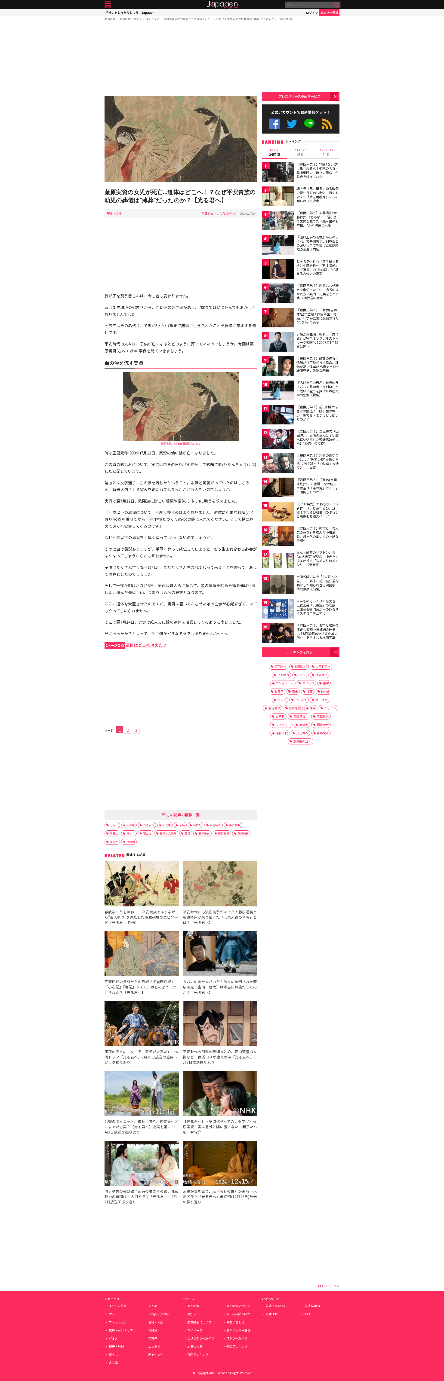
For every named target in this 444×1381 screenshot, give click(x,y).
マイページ (194, 1330)
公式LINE (309, 124)
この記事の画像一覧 (183, 814)
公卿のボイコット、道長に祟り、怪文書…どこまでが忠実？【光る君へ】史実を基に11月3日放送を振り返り (142, 1126)
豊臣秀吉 (323, 716)
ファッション (118, 1322)
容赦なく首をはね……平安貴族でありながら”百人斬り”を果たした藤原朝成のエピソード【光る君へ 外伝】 (141, 917)
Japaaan (222, 5)
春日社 (114, 833)
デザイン (330, 708)
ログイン (312, 12)
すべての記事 (117, 1306)
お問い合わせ (235, 1322)
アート (113, 1314)
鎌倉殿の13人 (302, 741)
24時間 (274, 152)
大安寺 (167, 825)
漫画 (310, 691)
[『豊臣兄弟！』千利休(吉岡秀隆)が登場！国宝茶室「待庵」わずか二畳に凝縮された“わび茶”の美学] (278, 318)
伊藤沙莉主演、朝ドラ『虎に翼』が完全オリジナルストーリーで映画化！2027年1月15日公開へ (317, 340)
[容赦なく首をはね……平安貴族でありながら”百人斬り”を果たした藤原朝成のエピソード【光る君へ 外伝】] (142, 884)
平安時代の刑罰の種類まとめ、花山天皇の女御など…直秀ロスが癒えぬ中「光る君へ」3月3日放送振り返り (220, 1057)
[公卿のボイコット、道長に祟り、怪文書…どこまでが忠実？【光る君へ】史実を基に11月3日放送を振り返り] (142, 1094)
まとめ (152, 1306)
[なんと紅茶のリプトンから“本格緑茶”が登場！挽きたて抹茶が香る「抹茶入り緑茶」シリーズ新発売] (278, 560)
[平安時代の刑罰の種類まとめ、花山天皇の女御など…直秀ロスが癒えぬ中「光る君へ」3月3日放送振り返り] (220, 1024)
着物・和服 (155, 1322)
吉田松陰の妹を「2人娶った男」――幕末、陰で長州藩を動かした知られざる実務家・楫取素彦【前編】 (317, 582)
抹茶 (313, 708)
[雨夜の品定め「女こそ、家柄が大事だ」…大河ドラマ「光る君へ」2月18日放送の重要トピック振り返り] (142, 1024)
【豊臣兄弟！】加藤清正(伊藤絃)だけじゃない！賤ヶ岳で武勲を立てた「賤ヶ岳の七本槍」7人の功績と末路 (317, 219)
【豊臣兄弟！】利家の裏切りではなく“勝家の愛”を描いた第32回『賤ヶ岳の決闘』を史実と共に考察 (317, 461)
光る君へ (148, 825)
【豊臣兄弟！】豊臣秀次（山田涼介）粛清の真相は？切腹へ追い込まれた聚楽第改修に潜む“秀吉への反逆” (317, 437)
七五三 (114, 825)
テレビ (281, 700)
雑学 (326, 683)
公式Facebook (274, 124)
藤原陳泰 (243, 833)
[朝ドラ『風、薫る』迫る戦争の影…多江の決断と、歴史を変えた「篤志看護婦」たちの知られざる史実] (278, 196)
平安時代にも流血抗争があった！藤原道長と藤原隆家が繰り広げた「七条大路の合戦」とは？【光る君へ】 (220, 917)
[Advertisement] (181, 59)
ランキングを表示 (299, 651)
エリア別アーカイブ (200, 1338)
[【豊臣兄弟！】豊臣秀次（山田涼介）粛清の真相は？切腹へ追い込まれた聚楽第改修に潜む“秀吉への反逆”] (278, 439)
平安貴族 (234, 825)
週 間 (300, 152)
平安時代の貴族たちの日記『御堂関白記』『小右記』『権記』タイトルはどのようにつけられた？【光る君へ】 (141, 987)
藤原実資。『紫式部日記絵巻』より (180, 443)
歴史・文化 (153, 19)
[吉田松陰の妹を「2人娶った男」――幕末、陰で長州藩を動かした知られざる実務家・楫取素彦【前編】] (278, 585)
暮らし (113, 1354)
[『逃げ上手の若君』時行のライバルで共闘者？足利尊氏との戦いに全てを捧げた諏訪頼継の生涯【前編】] (278, 245)
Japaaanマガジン (131, 19)
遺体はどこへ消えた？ (136, 645)
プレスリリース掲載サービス (299, 96)
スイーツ (308, 683)
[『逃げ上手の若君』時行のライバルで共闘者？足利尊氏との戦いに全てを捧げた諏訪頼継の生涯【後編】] (278, 391)
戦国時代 (301, 666)
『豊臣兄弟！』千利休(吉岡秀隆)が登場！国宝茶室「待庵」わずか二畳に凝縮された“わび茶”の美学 (317, 316)
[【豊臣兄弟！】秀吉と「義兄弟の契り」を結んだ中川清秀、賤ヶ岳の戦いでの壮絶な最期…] (278, 536)
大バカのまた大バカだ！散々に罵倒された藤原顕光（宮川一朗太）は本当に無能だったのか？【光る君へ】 (220, 987)
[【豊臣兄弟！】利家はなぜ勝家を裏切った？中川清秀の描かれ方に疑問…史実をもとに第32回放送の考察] (278, 294)
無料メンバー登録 (238, 1330)
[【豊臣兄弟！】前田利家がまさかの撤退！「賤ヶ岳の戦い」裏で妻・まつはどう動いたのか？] (278, 415)
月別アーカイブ (236, 1338)
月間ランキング (197, 1354)
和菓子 (152, 1338)
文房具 (280, 716)
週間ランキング (236, 1346)
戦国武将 (321, 675)
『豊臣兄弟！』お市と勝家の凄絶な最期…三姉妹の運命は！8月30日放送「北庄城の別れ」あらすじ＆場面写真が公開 (317, 633)
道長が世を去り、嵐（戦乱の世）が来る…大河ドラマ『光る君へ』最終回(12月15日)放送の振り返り (220, 1196)
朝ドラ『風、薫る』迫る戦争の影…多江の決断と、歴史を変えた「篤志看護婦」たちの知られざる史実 (317, 194)
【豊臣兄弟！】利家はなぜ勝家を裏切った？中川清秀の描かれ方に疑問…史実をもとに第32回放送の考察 (317, 291)
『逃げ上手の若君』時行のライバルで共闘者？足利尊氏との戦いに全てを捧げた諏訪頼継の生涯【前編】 (317, 243)
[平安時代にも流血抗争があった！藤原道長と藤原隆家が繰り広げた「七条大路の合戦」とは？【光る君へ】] (220, 884)
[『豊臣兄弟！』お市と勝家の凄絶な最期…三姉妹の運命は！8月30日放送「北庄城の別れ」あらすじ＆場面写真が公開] (278, 633)
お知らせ (193, 1314)
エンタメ (154, 1346)
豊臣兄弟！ (300, 716)
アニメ (302, 675)
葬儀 (187, 833)
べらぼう (301, 700)
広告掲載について (199, 1322)
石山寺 (147, 833)
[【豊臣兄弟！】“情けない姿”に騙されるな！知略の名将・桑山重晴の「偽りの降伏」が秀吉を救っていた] (278, 172)
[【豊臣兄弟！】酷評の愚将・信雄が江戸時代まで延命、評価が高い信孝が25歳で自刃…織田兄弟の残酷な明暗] (278, 366)
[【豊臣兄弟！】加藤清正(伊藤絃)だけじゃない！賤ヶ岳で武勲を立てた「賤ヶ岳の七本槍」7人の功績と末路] (278, 221)
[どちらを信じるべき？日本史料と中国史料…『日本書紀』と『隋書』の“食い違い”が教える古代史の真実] (278, 269)
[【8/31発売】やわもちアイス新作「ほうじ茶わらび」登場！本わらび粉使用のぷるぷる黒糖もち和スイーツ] (278, 512)
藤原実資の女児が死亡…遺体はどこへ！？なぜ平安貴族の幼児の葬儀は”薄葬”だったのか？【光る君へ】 (228, 19)
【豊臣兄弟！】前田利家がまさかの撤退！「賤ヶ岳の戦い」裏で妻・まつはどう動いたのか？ (317, 413)
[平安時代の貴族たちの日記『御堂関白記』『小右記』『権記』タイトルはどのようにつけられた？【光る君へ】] (142, 954)
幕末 (295, 691)
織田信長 (321, 700)
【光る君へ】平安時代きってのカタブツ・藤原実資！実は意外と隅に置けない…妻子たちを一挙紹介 (220, 1126)
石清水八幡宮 (168, 833)
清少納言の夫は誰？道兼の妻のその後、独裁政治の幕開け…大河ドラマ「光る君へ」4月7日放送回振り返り (142, 1196)
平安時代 (215, 825)
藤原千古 (204, 833)
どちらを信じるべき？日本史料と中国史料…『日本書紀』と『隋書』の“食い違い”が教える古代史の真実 (317, 267)
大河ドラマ (322, 666)
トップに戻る (330, 1285)
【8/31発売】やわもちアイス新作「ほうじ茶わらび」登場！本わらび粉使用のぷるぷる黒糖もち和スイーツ (317, 510)
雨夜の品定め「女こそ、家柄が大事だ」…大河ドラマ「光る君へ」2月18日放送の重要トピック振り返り (142, 1057)
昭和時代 (282, 733)
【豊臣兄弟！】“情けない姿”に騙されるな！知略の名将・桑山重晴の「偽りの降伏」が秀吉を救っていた (317, 170)
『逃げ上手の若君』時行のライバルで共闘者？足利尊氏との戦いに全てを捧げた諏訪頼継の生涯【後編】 (317, 388)
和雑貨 (152, 1330)
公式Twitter (292, 124)
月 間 (326, 152)
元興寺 (130, 825)
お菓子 (279, 691)
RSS (326, 124)
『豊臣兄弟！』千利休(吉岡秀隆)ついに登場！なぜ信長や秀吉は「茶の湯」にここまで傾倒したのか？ (317, 485)
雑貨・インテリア (121, 1330)
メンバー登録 (329, 12)
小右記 (197, 825)
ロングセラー (285, 683)
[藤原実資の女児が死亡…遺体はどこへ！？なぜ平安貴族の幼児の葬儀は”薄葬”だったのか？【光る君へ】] (181, 139)
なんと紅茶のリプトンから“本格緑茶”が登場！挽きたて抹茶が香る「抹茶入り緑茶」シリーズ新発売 (317, 558)
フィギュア (283, 725)
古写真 (113, 1362)
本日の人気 (194, 1346)
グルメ (113, 1338)
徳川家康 (295, 708)
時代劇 (325, 691)
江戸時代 (280, 666)
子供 (182, 825)
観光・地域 (116, 1346)
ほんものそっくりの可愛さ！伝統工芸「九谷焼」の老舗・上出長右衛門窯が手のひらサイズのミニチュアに (317, 607)
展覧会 (303, 725)
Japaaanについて (238, 1314)
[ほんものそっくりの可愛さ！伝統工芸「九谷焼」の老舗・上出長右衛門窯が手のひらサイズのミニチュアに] (278, 609)
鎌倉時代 (323, 725)
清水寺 (130, 833)
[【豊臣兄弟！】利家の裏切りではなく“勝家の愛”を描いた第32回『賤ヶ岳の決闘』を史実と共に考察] (278, 463)
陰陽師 (130, 842)
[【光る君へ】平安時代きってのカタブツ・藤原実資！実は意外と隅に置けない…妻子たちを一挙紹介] (220, 1094)
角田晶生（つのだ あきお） (219, 213)
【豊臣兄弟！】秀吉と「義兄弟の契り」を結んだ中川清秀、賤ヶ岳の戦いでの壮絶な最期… (317, 534)
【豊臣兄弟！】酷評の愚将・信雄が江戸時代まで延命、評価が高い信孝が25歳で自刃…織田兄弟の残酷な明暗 (317, 364)
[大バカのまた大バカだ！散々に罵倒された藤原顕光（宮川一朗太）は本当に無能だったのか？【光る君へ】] (220, 954)
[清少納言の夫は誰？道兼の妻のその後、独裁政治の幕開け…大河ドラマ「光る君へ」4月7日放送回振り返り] (142, 1164)
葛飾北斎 (323, 733)
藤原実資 (223, 833)
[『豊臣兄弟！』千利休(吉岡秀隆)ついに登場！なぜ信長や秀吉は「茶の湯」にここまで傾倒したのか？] (278, 488)
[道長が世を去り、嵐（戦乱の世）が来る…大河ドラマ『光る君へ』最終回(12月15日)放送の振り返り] (220, 1164)
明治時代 (274, 708)
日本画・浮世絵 (158, 1314)
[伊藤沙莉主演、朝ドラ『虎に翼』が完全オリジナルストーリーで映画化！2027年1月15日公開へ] (278, 342)
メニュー (108, 4)
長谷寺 (114, 842)
